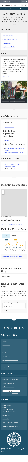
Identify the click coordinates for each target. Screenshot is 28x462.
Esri (26, 217)
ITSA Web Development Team (6, 449)
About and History (8, 36)
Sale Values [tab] (22, 236)
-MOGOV (8, 5)
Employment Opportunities (10, 360)
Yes (6, 306)
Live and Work (4, 8)
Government (6, 345)
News (4, 349)
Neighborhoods (21, 8)
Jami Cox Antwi (9, 127)
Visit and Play (6, 356)
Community (12, 8)
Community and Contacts (10, 39)
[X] (12, 328)
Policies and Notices (8, 387)
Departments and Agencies (10, 422)
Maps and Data (7, 43)
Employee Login (7, 367)
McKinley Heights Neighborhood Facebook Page (14, 165)
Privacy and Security (8, 383)
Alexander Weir (9, 140)
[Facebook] (5, 328)
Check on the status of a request (14, 152)
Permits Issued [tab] (6, 236)
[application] (14, 203)
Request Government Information (12, 426)
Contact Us (6, 419)
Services (5, 341)
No (11, 306)
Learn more (6, 76)
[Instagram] (8, 328)
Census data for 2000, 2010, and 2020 (13, 256)
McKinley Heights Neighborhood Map (12, 225)
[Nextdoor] (20, 328)
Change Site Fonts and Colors (11, 379)
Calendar (5, 352)
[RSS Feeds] (23, 328)
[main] (14, 163)
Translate (15, 393)
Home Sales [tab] (14, 236)
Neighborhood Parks (9, 47)
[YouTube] (15, 328)
